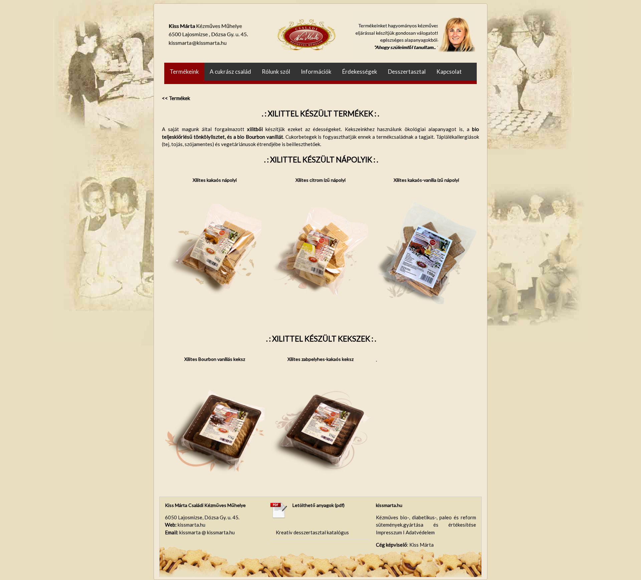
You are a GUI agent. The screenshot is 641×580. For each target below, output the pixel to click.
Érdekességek (359, 71)
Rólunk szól (276, 71)
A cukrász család (230, 71)
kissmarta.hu (389, 505)
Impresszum (389, 532)
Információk (316, 71)
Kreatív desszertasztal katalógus (312, 532)
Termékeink (184, 71)
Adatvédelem (420, 532)
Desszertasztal (407, 71)
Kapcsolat (449, 71)
